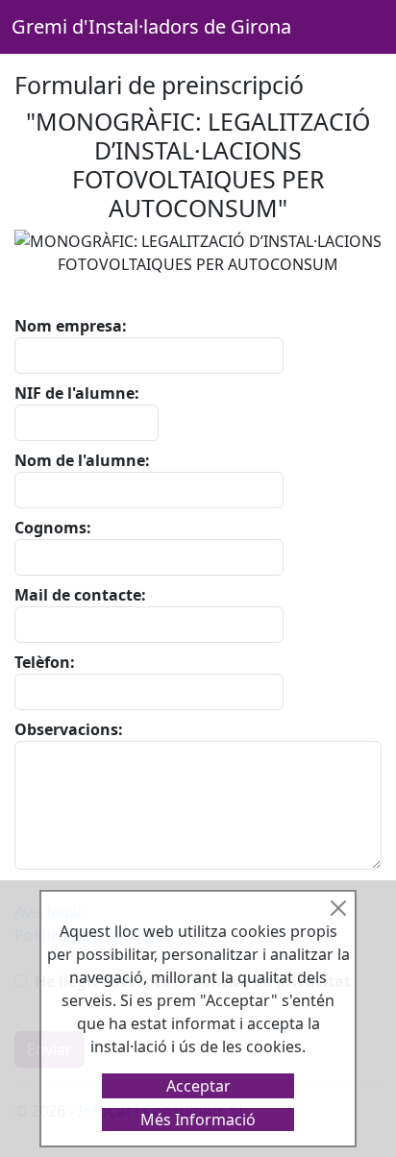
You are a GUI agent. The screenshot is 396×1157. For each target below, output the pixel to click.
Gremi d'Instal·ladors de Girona (151, 26)
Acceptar (198, 1085)
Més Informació (198, 1119)
